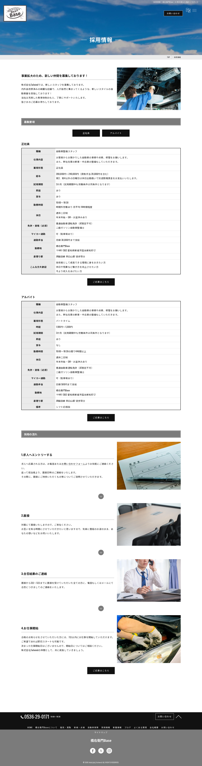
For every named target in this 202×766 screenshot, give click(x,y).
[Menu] (194, 10)
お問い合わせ (173, 13)
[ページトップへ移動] (178, 716)
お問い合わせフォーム (73, 463)
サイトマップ (101, 732)
